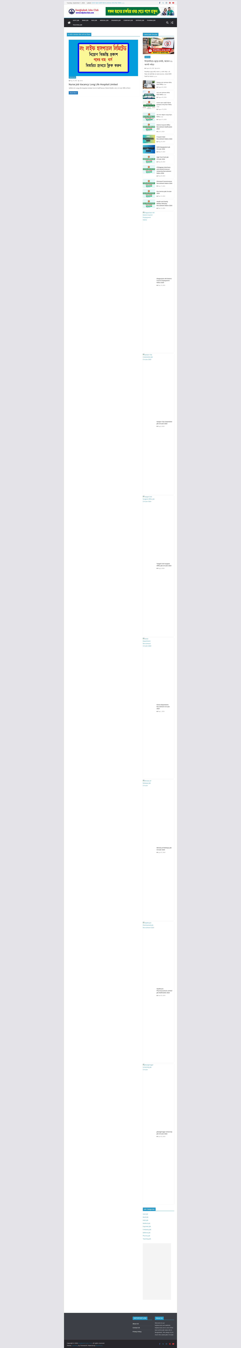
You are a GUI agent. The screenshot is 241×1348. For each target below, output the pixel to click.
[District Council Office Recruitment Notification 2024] (149, 128)
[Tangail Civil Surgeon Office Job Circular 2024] (149, 566)
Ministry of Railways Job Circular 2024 (164, 849)
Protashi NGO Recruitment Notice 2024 (164, 138)
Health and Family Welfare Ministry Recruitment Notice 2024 (164, 203)
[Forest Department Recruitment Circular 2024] (149, 708)
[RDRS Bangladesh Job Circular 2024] (149, 149)
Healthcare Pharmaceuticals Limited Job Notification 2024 (164, 991)
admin (81, 80)
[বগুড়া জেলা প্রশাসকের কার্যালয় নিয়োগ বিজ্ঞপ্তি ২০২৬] (149, 94)
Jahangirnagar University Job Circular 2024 (164, 1133)
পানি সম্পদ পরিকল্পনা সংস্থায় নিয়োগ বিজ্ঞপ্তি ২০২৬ (164, 116)
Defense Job (140, 20)
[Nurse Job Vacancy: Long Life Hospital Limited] (103, 58)
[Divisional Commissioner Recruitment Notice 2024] (149, 183)
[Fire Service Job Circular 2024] (149, 193)
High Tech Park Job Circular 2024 (163, 158)
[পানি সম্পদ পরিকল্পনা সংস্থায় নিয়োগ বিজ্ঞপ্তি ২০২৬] (149, 117)
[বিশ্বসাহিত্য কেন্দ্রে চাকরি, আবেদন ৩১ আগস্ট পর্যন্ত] (158, 46)
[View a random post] (172, 22)
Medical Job (104, 20)
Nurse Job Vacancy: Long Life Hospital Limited (93, 84)
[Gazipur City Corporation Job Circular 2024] (149, 423)
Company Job (128, 20)
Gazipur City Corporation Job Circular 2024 (164, 423)
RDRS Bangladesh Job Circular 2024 (163, 148)
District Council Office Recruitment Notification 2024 (164, 127)
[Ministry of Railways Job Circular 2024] (149, 850)
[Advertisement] (157, 1271)
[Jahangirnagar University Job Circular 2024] (149, 1134)
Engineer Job (115, 20)
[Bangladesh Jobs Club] (69, 22)
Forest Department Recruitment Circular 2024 (163, 707)
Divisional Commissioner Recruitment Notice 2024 (164, 182)
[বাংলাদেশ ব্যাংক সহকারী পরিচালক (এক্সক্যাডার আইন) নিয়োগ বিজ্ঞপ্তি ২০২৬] (149, 106)
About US (136, 1324)
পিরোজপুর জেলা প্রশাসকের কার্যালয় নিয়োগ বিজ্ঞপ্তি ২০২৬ (104, 3)
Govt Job (76, 20)
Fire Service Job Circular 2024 (164, 192)
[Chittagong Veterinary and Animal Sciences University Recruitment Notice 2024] (149, 171)
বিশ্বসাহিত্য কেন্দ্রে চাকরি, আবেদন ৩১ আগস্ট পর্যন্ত (158, 62)
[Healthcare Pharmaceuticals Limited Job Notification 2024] (149, 992)
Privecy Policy (137, 1332)
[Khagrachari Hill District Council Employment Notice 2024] (149, 281)
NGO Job (94, 20)
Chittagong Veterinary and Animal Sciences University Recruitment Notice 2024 (164, 170)
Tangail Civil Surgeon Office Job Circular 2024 (164, 565)
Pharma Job (151, 20)
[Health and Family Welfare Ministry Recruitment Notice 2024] (149, 204)
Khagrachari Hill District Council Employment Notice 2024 (164, 280)
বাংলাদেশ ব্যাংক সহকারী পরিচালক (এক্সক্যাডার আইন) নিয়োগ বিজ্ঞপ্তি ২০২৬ (164, 104)
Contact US (136, 1328)
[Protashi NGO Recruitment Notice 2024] (149, 139)
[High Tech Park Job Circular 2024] (149, 159)
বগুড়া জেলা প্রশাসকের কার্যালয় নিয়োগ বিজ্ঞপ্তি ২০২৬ (163, 93)
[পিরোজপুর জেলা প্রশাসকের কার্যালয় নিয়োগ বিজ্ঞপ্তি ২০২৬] (149, 84)
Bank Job (85, 20)
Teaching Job (77, 25)
